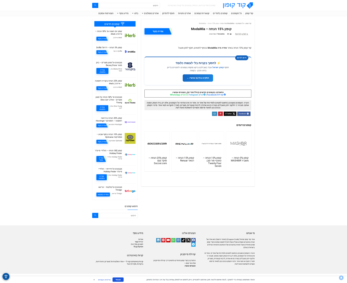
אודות (140, 239)
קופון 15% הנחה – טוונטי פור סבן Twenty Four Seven (212, 162)
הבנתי (118, 279)
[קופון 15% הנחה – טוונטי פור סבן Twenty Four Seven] (211, 144)
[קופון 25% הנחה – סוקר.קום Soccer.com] (157, 144)
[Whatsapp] (173, 240)
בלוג (136, 13)
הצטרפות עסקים (105, 13)
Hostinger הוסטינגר (115, 124)
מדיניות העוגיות (104, 279)
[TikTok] (183, 240)
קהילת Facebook (215, 95)
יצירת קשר (139, 242)
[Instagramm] (178, 240)
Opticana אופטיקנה (115, 141)
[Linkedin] (158, 240)
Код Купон (138, 246)
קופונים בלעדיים (220, 13)
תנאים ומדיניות (137, 244)
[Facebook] (193, 240)
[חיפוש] (95, 5)
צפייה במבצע (102, 71)
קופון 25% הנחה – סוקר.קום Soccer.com (158, 161)
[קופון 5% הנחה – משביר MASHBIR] (238, 144)
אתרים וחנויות (184, 13)
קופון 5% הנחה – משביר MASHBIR (240, 159)
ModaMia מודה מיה (227, 23)
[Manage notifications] (341, 278)
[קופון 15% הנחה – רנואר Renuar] (184, 144)
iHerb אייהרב (117, 38)
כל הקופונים (236, 13)
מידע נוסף (123, 13)
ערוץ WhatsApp (177, 95)
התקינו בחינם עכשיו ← (198, 78)
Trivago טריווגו (117, 193)
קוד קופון (249, 13)
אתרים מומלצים (151, 13)
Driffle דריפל (117, 51)
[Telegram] (193, 244)
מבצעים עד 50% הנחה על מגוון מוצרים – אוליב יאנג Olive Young (109, 100)
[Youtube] (168, 240)
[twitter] (188, 240)
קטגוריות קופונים (201, 13)
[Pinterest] (163, 240)
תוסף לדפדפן (168, 13)
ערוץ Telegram (196, 95)
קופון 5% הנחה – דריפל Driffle (109, 47)
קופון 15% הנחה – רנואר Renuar (185, 159)
